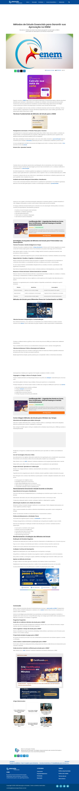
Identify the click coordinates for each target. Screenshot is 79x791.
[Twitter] (64, 786)
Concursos (40, 771)
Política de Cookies (63, 773)
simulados (29, 140)
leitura (22, 323)
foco (64, 143)
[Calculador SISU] (39, 98)
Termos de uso (62, 776)
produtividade (54, 183)
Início (27, 2)
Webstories (61, 2)
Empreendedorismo (42, 773)
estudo (25, 144)
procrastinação (57, 139)
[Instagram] (60, 786)
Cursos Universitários (51, 2)
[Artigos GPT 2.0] (39, 317)
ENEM (24, 100)
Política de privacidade (64, 771)
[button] (69, 2)
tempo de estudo (37, 247)
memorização (25, 168)
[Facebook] (57, 786)
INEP (26, 461)
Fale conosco (62, 778)
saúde (42, 610)
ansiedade (37, 518)
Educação (34, 2)
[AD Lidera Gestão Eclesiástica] (39, 128)
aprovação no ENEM (52, 608)
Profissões (40, 2)
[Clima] (39, 589)
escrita (63, 384)
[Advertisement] (39, 12)
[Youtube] (67, 786)
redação (49, 377)
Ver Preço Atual (47, 235)
